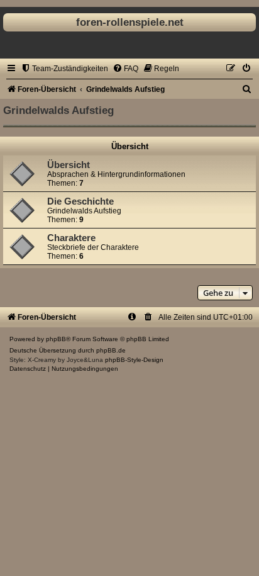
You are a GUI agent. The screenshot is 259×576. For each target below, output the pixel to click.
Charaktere (71, 238)
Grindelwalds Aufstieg (58, 110)
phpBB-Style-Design (134, 359)
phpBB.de (111, 350)
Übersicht (129, 146)
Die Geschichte (80, 201)
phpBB (56, 339)
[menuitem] (64, 68)
